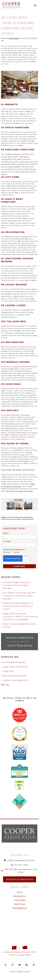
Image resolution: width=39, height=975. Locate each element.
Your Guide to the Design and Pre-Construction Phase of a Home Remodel (19, 595)
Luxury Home (16, 519)
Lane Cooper (14, 38)
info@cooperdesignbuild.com (21, 860)
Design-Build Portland (15, 666)
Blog (19, 892)
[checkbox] (19, 552)
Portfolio (19, 904)
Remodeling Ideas (26, 517)
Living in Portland (27, 519)
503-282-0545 (25, 645)
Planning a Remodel (14, 675)
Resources (19, 896)
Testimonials (19, 908)
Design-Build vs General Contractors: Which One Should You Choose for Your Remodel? (20, 616)
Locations (19, 900)
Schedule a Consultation (19, 638)
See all (5, 684)
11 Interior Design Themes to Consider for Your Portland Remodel (16, 585)
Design (8, 671)
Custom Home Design (15, 680)
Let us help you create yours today (19, 491)
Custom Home (6, 519)
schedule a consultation (19, 879)
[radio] (6, 552)
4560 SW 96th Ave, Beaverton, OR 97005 (21, 871)
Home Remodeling (13, 517)
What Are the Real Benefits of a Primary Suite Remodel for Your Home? (18, 606)
